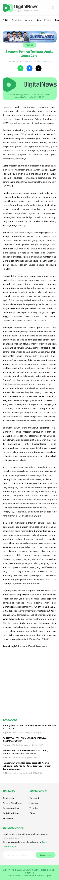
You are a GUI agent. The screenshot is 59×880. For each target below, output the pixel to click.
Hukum (38, 20)
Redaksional (8, 798)
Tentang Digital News (12, 803)
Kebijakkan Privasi (11, 813)
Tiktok (33, 813)
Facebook (34, 798)
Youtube (34, 808)
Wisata (28, 20)
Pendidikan (17, 20)
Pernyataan (8, 818)
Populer (48, 20)
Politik (6, 20)
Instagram (34, 803)
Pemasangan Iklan (11, 808)
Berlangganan (46, 855)
